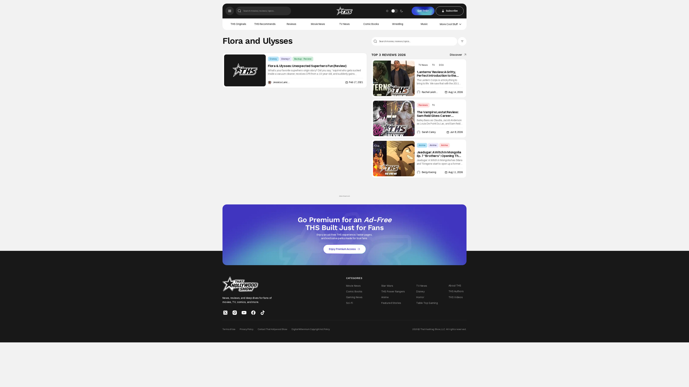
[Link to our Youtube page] (244, 313)
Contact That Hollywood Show (272, 329)
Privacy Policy (246, 329)
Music (424, 24)
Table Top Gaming (427, 303)
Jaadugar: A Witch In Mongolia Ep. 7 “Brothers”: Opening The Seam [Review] (439, 154)
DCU (441, 65)
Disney (273, 59)
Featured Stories (391, 303)
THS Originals (238, 24)
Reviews (291, 24)
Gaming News (354, 297)
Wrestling (397, 24)
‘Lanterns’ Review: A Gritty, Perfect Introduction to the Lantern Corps (436, 73)
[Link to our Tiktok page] (263, 313)
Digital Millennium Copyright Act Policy (311, 329)
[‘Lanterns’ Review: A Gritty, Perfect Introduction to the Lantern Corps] (394, 78)
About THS (455, 285)
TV (433, 65)
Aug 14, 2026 (455, 92)
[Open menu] (229, 11)
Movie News (318, 24)
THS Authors (456, 291)
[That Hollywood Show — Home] (344, 10)
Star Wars (387, 285)
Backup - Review (303, 59)
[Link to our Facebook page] (253, 313)
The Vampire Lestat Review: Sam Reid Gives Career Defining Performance (437, 114)
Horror (420, 297)
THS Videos (456, 297)
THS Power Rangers (393, 291)
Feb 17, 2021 (356, 82)
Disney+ (285, 59)
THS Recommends (265, 24)
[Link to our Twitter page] (225, 313)
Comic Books (371, 24)
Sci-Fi (349, 303)
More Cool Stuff (449, 24)
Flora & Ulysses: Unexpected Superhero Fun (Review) (307, 66)
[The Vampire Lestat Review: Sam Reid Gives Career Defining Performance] (394, 118)
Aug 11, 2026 (455, 172)
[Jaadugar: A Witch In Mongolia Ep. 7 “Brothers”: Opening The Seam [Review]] (394, 158)
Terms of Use (228, 329)
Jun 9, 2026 (456, 132)
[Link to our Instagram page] (235, 313)
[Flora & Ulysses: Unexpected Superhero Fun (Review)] (245, 70)
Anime (422, 145)
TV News (344, 24)
